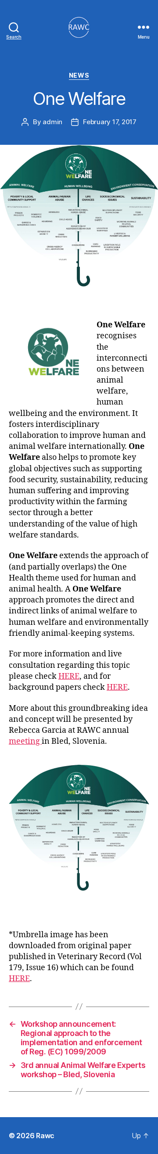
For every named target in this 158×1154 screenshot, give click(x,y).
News (79, 75)
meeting (25, 741)
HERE (68, 676)
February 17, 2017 (109, 122)
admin (52, 122)
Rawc (45, 1135)
